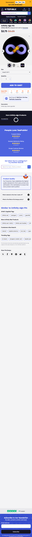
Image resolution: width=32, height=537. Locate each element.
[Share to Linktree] (12, 254)
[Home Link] (10, 9)
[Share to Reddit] (20, 254)
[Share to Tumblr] (25, 254)
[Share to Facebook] (7, 254)
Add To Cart (16, 85)
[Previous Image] (3, 51)
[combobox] (14, 13)
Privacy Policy (20, 535)
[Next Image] (29, 51)
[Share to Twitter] (3, 254)
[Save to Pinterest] (16, 254)
